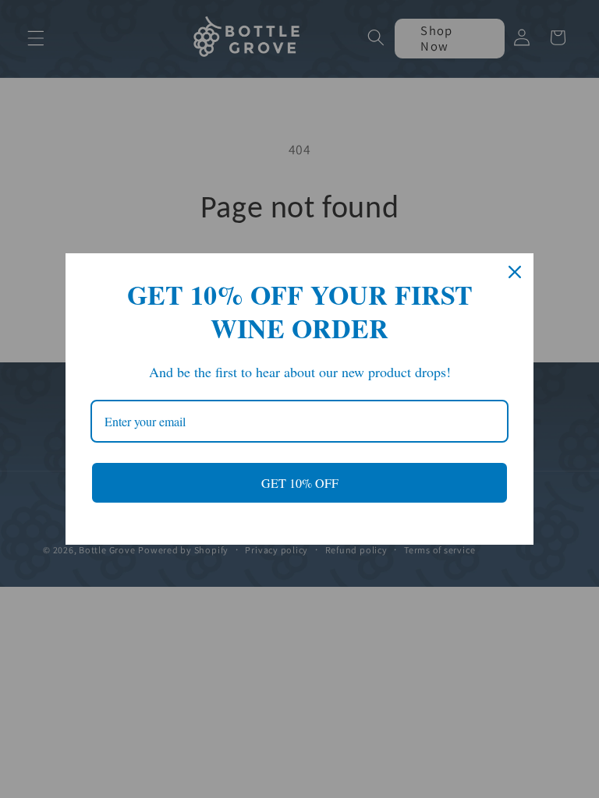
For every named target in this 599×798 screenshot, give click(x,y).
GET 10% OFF (299, 483)
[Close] (514, 272)
